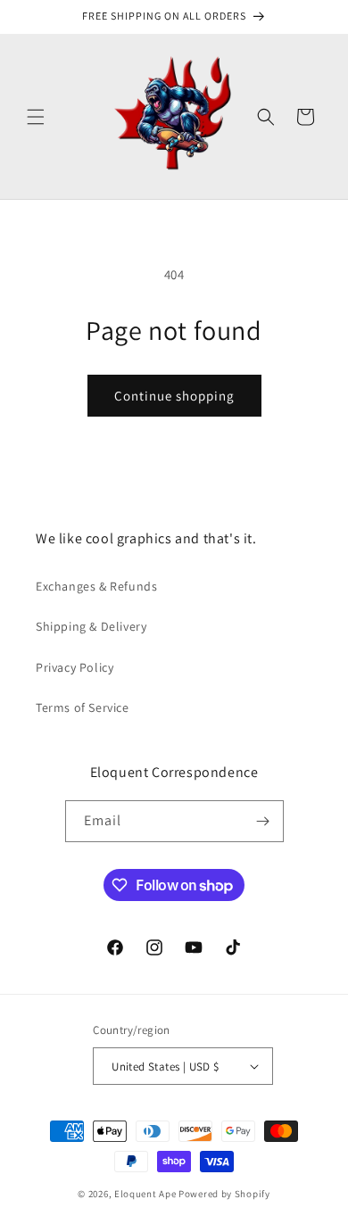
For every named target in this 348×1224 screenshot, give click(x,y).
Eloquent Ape (145, 1193)
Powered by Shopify (224, 1193)
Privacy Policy (74, 667)
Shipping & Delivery (91, 626)
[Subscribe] (263, 821)
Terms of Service (82, 707)
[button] (35, 116)
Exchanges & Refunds (96, 586)
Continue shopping (174, 395)
